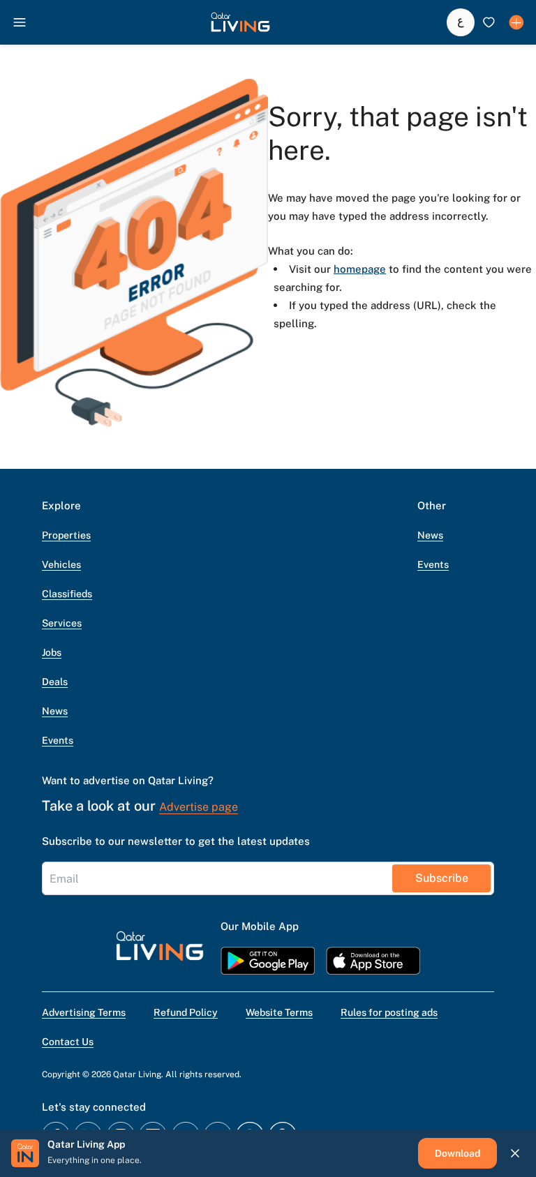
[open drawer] (20, 22)
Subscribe (441, 878)
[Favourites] (488, 22)
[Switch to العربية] (461, 22)
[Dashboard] (516, 22)
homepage (360, 269)
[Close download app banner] (515, 1153)
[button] (240, 22)
